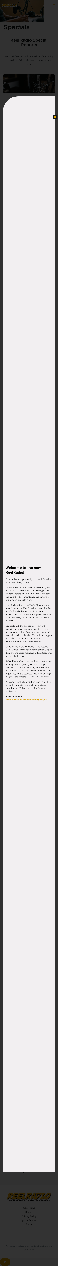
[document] (29, 633)
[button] (55, 117)
